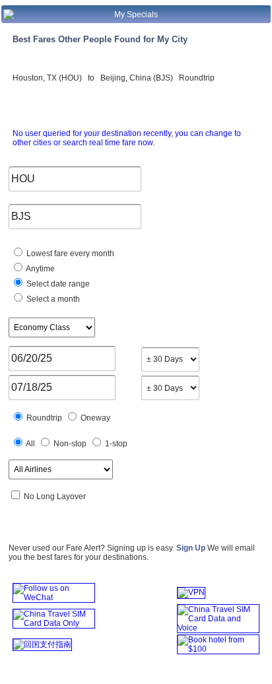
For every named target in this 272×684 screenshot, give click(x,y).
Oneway (94, 418)
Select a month (52, 299)
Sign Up (190, 548)
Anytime (39, 268)
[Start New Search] (8, 17)
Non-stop (68, 443)
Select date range (57, 284)
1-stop (115, 443)
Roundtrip (43, 418)
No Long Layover (54, 496)
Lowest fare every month (69, 253)
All (29, 443)
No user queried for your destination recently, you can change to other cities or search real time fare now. (127, 138)
